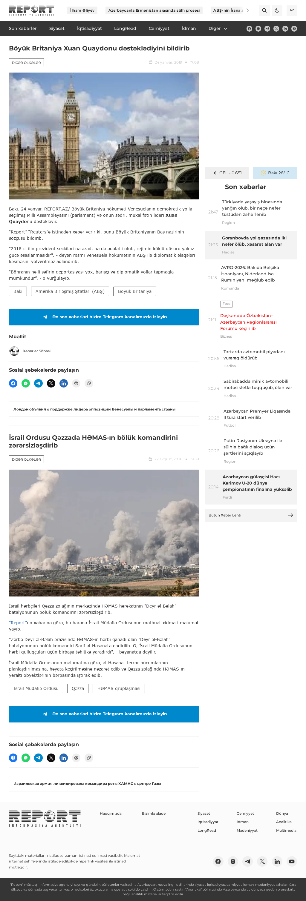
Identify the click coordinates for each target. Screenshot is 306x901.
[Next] (244, 10)
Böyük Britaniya (135, 291)
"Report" (18, 622)
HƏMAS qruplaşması (118, 688)
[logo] (31, 10)
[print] (76, 383)
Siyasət (204, 813)
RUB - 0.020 (230, 173)
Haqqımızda (111, 813)
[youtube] (294, 28)
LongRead (207, 830)
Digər (215, 28)
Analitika (284, 821)
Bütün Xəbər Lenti (225, 515)
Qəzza (78, 688)
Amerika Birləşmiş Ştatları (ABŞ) (70, 291)
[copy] (89, 383)
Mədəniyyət (247, 830)
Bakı (17, 291)
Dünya (282, 813)
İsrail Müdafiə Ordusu (36, 688)
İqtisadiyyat (208, 821)
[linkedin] (285, 28)
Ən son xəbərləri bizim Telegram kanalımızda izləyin (109, 316)
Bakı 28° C (279, 173)
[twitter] (276, 28)
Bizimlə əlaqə (154, 813)
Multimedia (286, 830)
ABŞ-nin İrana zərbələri (235, 10)
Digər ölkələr (26, 63)
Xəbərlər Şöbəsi (37, 351)
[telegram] (267, 28)
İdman (243, 821)
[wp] (26, 383)
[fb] (249, 28)
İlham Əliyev (82, 10)
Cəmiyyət (245, 813)
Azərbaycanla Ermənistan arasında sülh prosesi (154, 10)
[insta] (258, 28)
